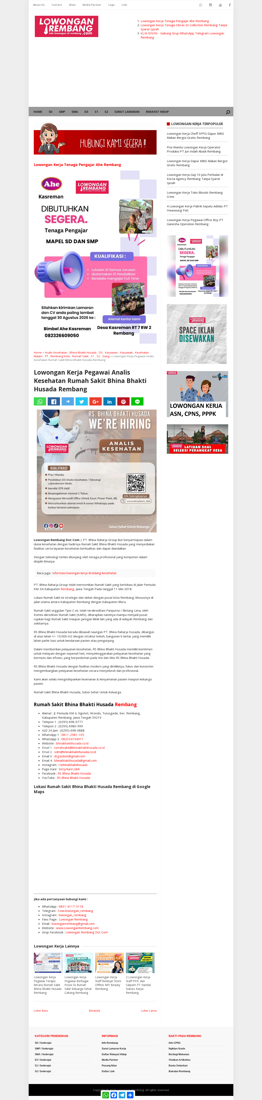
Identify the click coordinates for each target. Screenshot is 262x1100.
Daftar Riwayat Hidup (114, 1054)
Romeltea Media (40, 1098)
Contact (57, 5)
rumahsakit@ (63, 748)
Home (38, 112)
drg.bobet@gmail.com (69, 756)
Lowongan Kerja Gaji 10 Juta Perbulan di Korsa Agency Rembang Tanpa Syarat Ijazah (195, 179)
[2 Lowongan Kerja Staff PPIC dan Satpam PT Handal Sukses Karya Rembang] (140, 963)
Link (124, 5)
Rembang (67, 589)
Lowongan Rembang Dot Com (87, 932)
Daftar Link (108, 1071)
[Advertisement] (131, 76)
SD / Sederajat (43, 1042)
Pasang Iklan (109, 1065)
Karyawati (126, 352)
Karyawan (111, 352)
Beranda (94, 1010)
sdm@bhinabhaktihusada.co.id (75, 752)
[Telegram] (68, 401)
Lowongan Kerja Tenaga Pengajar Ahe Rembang (175, 21)
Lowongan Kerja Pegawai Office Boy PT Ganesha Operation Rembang (195, 222)
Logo (111, 5)
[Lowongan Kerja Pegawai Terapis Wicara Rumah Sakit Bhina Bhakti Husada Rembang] (48, 963)
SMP (62, 112)
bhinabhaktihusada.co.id (72, 743)
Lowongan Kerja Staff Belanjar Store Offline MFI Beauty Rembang (108, 983)
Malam (38, 356)
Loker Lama (149, 1010)
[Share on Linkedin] (109, 401)
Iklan (72, 5)
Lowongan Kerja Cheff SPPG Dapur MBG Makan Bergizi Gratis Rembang (195, 135)
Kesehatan (142, 352)
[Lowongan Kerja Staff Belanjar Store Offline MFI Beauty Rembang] (109, 963)
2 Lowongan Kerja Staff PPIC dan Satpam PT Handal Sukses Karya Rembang (138, 985)
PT (46, 356)
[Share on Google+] (95, 401)
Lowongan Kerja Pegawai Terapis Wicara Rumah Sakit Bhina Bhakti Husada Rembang (47, 985)
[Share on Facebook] (54, 401)
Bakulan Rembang (179, 1071)
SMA (75, 112)
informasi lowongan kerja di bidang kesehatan (84, 573)
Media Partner (91, 5)
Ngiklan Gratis (177, 1048)
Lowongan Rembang (73, 919)
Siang (106, 356)
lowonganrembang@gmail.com (73, 924)
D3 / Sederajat (43, 1059)
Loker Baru (41, 1010)
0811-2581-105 (72, 735)
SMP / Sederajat (44, 1048)
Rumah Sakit (80, 356)
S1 (96, 112)
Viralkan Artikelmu (179, 1059)
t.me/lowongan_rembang (75, 911)
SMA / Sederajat (44, 1054)
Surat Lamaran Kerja (114, 1048)
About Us (39, 5)
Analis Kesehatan (56, 352)
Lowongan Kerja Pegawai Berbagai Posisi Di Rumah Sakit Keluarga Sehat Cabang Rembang (78, 985)
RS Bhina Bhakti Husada (74, 773)
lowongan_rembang (72, 915)
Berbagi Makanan (179, 1054)
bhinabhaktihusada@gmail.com (75, 760)
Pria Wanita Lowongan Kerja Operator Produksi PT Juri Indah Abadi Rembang (194, 149)
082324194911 (72, 739)
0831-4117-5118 (71, 906)
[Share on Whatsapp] (40, 401)
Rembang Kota (60, 356)
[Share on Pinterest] (123, 401)
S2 (106, 112)
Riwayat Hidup (157, 112)
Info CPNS (175, 1042)
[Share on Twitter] (82, 401)
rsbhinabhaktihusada (73, 765)
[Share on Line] (137, 401)
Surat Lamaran (126, 112)
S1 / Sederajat (43, 1065)
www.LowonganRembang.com (77, 928)
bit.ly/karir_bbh (69, 769)
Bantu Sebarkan (178, 1065)
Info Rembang (110, 1042)
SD (50, 112)
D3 (86, 112)
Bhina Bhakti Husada (83, 352)
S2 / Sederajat (43, 1071)
